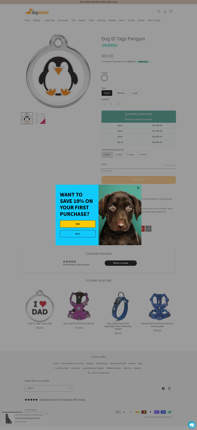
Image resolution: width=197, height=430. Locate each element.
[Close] (138, 188)
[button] (192, 425)
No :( (77, 233)
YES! (78, 224)
